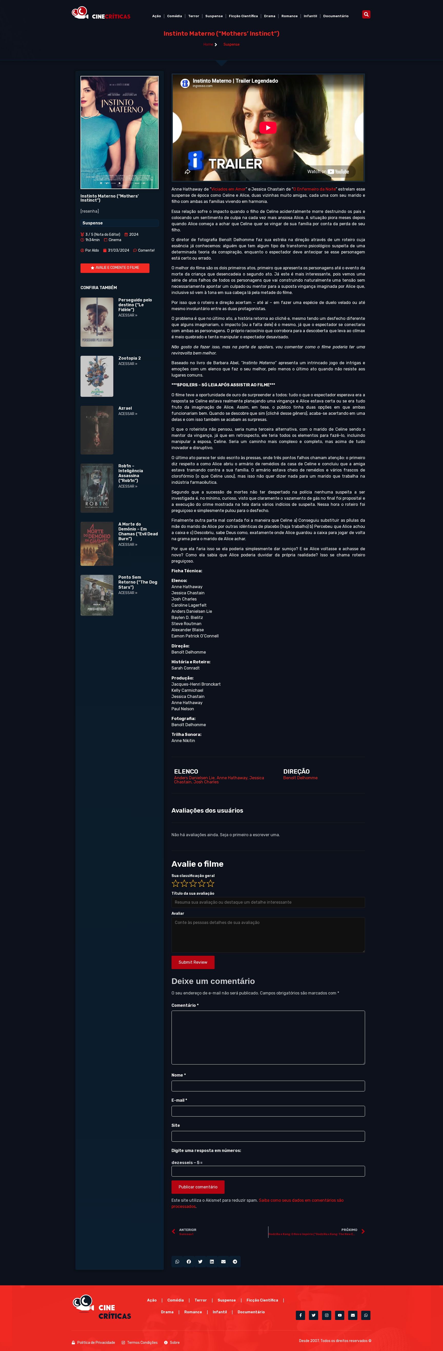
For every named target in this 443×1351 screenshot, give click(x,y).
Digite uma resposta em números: (206, 1150)
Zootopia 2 (129, 358)
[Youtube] (339, 1315)
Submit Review (193, 962)
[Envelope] (352, 1315)
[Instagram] (326, 1315)
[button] (366, 14)
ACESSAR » (127, 315)
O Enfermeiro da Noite (314, 189)
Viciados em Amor (228, 189)
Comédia (174, 16)
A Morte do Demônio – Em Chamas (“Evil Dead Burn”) (138, 531)
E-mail (179, 1100)
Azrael (125, 408)
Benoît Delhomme (300, 777)
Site (176, 1125)
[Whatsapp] (365, 1315)
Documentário (336, 16)
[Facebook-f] (300, 1315)
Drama (269, 16)
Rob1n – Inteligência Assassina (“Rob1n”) (130, 473)
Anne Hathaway (232, 777)
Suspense (214, 16)
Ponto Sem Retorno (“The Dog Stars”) (137, 582)
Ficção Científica (243, 16)
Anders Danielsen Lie (194, 777)
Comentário (185, 1005)
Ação (156, 16)
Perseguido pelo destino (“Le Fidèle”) (135, 305)
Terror (193, 16)
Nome (179, 1075)
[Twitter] (313, 1315)
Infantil (310, 16)
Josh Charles (206, 782)
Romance (289, 16)
